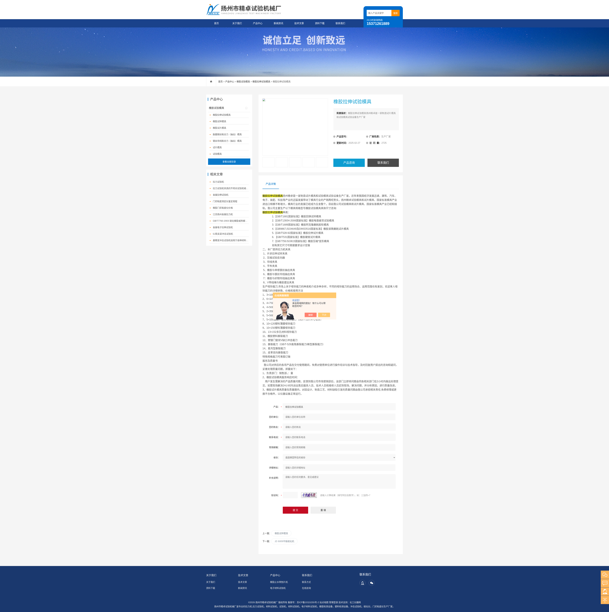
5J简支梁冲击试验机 (223, 234)
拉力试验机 (218, 182)
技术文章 (299, 23)
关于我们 (237, 23)
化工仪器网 (355, 602)
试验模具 (217, 154)
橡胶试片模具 (219, 128)
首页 (216, 23)
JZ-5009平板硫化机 (284, 541)
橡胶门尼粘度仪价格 (223, 208)
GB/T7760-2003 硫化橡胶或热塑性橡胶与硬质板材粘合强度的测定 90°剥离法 (231, 221)
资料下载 (319, 23)
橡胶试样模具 (281, 533)
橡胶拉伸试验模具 (261, 81)
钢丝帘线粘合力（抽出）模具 (227, 141)
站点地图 (324, 602)
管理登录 (333, 602)
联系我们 (340, 23)
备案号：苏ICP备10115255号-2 (303, 602)
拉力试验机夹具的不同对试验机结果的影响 (231, 188)
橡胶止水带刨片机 (279, 582)
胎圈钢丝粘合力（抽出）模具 (227, 134)
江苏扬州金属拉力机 (223, 214)
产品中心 (257, 23)
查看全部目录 (229, 161)
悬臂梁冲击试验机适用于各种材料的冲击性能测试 (231, 240)
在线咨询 (306, 588)
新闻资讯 (278, 23)
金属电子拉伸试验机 (223, 227)
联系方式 (306, 582)
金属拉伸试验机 (220, 195)
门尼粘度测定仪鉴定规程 (225, 201)
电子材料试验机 (278, 588)
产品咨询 (349, 162)
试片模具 (217, 147)
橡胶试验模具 (243, 81)
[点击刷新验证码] (309, 495)
